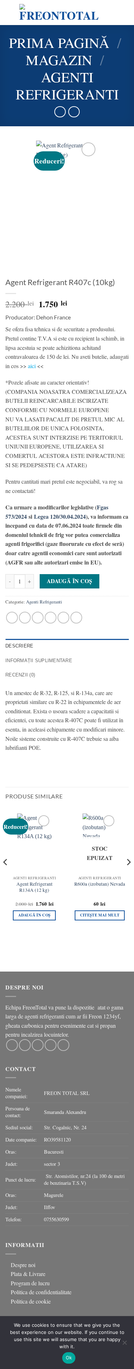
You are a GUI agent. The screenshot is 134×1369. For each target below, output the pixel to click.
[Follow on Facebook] (12, 1045)
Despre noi (23, 1264)
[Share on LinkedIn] (76, 618)
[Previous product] (73, 111)
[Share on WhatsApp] (12, 618)
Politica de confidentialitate (41, 1292)
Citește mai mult (99, 915)
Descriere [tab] (19, 646)
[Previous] (5, 876)
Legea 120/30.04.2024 (60, 516)
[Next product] (59, 111)
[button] (9, 12)
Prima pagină (59, 42)
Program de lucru (30, 1283)
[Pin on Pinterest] (63, 618)
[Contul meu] (119, 12)
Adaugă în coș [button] (34, 915)
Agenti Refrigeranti (67, 85)
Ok (69, 1357)
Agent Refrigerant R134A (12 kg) (34, 887)
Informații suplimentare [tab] (38, 660)
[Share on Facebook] (25, 618)
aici (31, 366)
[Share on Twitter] (38, 618)
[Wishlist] (107, 12)
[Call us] (50, 1045)
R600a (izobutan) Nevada (99, 884)
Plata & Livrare (28, 1273)
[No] (124, 1344)
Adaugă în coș (70, 581)
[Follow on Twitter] (38, 1045)
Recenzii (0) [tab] (20, 675)
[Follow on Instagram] (25, 1045)
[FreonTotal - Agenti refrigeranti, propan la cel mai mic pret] (59, 12)
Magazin (59, 59)
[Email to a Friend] (50, 618)
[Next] (128, 876)
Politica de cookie (31, 1301)
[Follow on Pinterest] (63, 1045)
